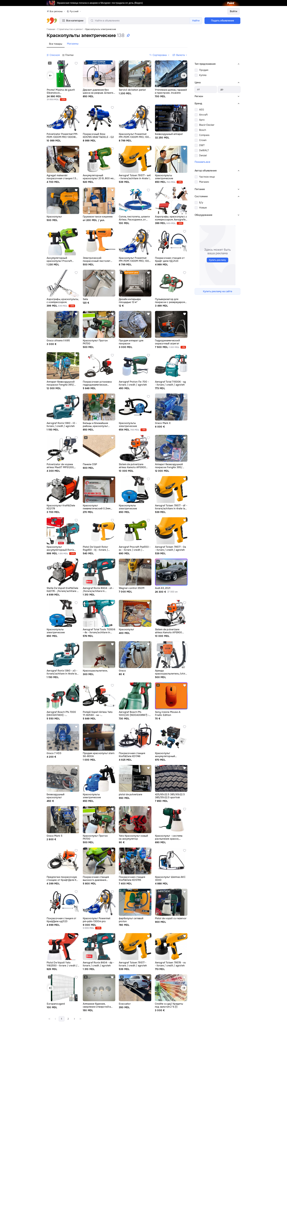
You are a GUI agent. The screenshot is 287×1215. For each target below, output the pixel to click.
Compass (204, 135)
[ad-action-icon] (76, 63)
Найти (196, 20)
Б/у (201, 202)
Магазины (72, 43)
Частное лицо (207, 176)
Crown (202, 140)
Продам (203, 70)
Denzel (203, 155)
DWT (202, 145)
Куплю (203, 75)
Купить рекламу (217, 260)
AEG (201, 109)
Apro (202, 119)
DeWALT (204, 150)
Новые (203, 207)
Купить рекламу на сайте (217, 291)
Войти (233, 11)
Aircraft (203, 114)
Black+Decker (206, 124)
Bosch (202, 130)
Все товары (55, 43)
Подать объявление (222, 20)
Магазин (204, 181)
